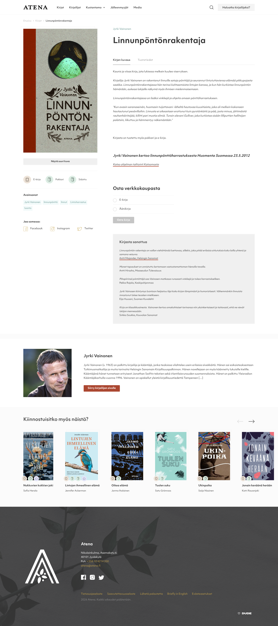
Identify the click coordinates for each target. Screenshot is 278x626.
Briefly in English (177, 594)
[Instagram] (94, 579)
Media (138, 7)
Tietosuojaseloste (92, 594)
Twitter (88, 228)
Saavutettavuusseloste (121, 594)
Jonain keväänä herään (257, 485)
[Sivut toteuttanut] (244, 614)
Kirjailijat (75, 7)
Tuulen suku (162, 485)
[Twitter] (103, 579)
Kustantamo (94, 7)
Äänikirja (125, 209)
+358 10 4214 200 (98, 561)
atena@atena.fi (91, 566)
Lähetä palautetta (151, 594)
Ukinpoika (205, 485)
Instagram (63, 228)
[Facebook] (85, 579)
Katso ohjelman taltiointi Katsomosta (136, 164)
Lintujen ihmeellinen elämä (82, 485)
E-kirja (123, 200)
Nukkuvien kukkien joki (38, 485)
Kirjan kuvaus (121, 60)
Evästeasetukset (202, 594)
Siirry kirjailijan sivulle (102, 388)
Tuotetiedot (145, 60)
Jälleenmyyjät (119, 7)
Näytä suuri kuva (60, 161)
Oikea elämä (119, 485)
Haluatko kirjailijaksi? (236, 7)
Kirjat (60, 7)
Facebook (36, 228)
